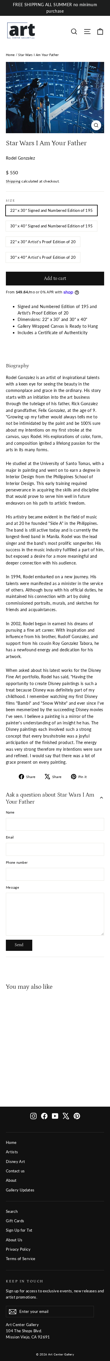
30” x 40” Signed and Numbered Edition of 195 (51, 226)
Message (12, 887)
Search (12, 1211)
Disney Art (15, 1161)
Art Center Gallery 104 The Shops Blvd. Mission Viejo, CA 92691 (28, 1330)
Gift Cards (15, 1220)
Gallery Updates (20, 1190)
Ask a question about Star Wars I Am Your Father (50, 798)
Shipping (13, 181)
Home (10, 55)
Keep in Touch (25, 1281)
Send (19, 945)
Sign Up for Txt (19, 1230)
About (11, 1180)
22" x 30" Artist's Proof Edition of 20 (43, 241)
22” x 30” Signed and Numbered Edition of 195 (51, 210)
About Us (14, 1239)
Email (10, 837)
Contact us (15, 1171)
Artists (12, 1151)
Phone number (17, 862)
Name (10, 812)
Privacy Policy (18, 1249)
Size (10, 200)
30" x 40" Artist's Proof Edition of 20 (43, 257)
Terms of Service (20, 1258)
